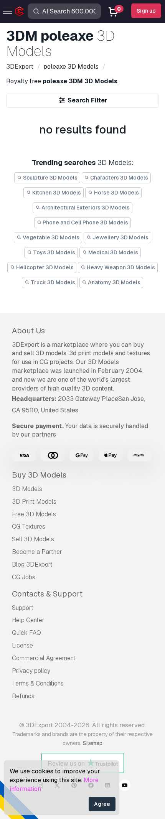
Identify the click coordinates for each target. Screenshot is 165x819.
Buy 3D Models (39, 475)
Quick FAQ (26, 633)
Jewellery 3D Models (119, 237)
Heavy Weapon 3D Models (120, 267)
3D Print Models (34, 502)
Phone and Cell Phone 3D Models (84, 222)
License (22, 645)
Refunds (23, 696)
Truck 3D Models (52, 282)
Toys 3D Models (53, 252)
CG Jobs (23, 577)
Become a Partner (37, 552)
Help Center (28, 620)
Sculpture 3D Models (50, 177)
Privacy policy (31, 671)
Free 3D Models (34, 514)
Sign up (146, 10)
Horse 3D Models (116, 192)
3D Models (27, 489)
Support (22, 608)
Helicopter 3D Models (44, 267)
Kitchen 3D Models (56, 192)
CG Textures (28, 526)
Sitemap (92, 743)
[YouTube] (124, 786)
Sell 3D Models (33, 539)
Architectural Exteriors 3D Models (85, 207)
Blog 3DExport (32, 564)
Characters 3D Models (118, 177)
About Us (28, 331)
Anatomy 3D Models (113, 282)
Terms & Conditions (38, 683)
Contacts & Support (47, 594)
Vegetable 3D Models (50, 237)
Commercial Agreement (44, 658)
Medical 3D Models (112, 252)
